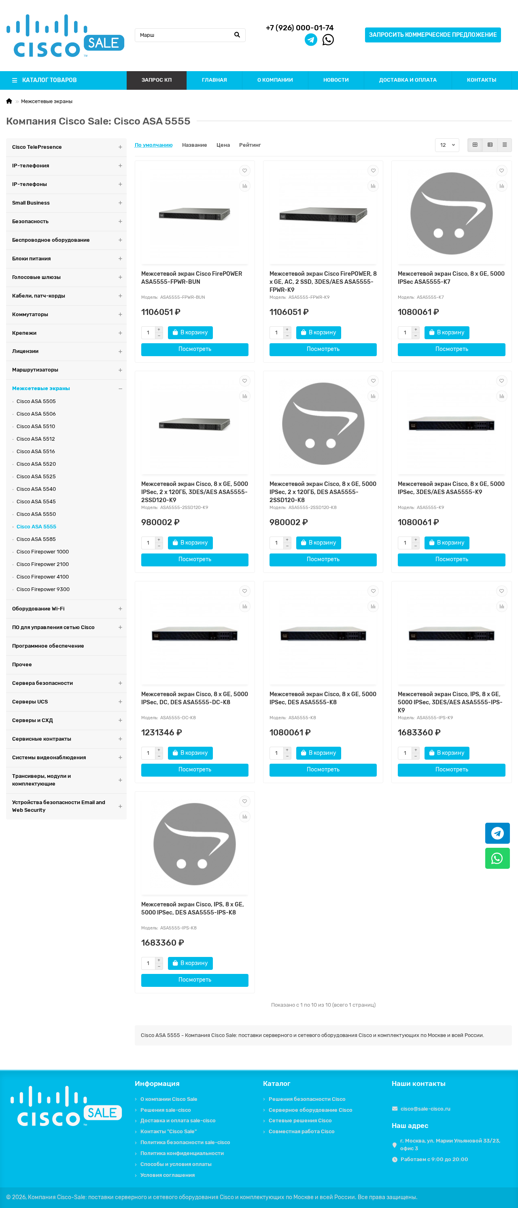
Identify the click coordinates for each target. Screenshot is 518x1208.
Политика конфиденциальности (182, 1153)
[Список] (490, 145)
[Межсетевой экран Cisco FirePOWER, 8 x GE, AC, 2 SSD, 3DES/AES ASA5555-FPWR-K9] (323, 213)
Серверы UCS (30, 702)
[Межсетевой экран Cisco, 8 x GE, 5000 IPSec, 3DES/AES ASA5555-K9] (451, 423)
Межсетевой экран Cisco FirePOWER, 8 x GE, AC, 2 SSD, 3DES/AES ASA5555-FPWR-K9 (323, 282)
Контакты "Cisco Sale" (168, 1131)
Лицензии (25, 351)
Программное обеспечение (48, 646)
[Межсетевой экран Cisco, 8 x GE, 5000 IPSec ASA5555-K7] (451, 213)
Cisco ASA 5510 (36, 426)
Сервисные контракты (41, 739)
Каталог (277, 1083)
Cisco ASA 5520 (36, 464)
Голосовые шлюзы (36, 277)
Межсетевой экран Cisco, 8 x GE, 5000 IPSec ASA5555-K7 (451, 277)
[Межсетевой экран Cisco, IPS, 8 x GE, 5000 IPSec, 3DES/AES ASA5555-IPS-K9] (451, 633)
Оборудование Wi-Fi (38, 609)
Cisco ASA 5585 (36, 539)
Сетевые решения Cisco (300, 1120)
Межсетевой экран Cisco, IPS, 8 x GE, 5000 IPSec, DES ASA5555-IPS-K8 (192, 908)
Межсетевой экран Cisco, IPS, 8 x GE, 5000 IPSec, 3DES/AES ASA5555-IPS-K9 (450, 702)
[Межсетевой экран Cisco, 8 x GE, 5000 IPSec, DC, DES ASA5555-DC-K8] (194, 633)
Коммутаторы (30, 314)
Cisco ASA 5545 (36, 501)
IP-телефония (30, 166)
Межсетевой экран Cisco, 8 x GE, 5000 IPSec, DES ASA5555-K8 (323, 698)
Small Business (31, 203)
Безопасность (30, 221)
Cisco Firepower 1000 (43, 552)
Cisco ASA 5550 (36, 514)
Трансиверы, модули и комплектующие (41, 780)
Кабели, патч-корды (38, 296)
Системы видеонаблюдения (49, 757)
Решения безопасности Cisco (307, 1099)
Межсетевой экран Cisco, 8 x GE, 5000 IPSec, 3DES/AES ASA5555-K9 (451, 488)
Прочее (22, 664)
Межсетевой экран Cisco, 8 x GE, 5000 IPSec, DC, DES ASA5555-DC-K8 (194, 698)
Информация (157, 1083)
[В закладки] (245, 170)
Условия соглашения (167, 1175)
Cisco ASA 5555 (36, 527)
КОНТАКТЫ (482, 80)
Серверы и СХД (32, 720)
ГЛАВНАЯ (214, 80)
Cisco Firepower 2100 (43, 564)
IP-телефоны (29, 184)
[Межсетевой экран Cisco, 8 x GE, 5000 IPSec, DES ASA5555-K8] (323, 633)
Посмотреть (194, 349)
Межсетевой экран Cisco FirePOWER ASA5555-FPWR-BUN (191, 277)
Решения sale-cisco (165, 1110)
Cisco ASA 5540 (36, 489)
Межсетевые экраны (46, 101)
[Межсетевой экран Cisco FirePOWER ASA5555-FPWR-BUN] (194, 213)
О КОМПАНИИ (275, 80)
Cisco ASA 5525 (36, 476)
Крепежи (24, 333)
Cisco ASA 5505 (36, 401)
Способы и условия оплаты (176, 1164)
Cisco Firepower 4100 (43, 577)
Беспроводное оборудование (51, 240)
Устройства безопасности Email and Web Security (58, 806)
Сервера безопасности (42, 683)
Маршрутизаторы (35, 370)
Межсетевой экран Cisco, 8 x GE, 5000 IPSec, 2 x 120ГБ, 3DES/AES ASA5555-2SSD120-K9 (194, 492)
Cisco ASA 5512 (36, 439)
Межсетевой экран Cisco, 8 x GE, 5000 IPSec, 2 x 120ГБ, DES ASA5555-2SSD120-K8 (323, 492)
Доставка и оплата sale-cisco (178, 1120)
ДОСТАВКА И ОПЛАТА (408, 80)
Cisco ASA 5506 (36, 414)
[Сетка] (475, 145)
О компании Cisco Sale (168, 1099)
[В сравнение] (245, 186)
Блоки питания (31, 259)
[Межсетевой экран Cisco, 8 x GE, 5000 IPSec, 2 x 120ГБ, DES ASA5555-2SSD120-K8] (323, 423)
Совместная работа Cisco (302, 1131)
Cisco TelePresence (37, 147)
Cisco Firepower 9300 (43, 589)
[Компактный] (504, 145)
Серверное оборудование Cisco (310, 1110)
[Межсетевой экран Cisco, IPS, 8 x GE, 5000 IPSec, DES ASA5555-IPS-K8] (194, 844)
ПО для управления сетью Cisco (53, 627)
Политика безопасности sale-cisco (185, 1142)
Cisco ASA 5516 (36, 451)
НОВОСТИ (336, 80)
